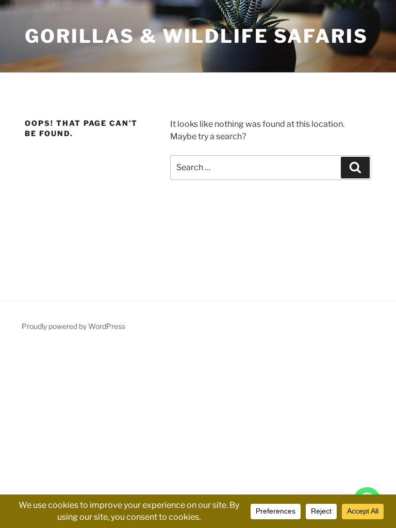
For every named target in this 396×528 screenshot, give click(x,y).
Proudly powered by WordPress (73, 326)
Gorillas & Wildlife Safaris (196, 36)
